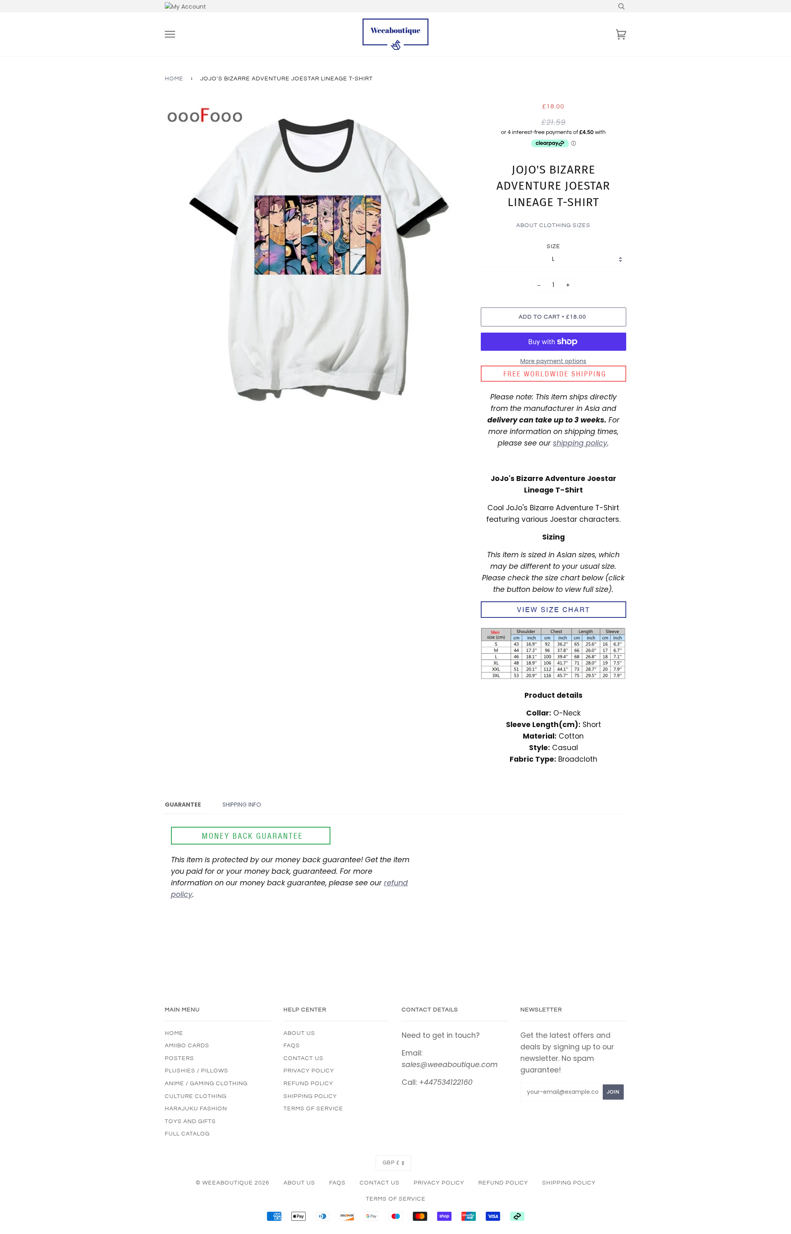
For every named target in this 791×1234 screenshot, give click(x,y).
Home (174, 79)
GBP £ (391, 1163)
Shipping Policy (310, 1096)
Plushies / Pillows (196, 1071)
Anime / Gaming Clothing (206, 1083)
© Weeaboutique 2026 (232, 1183)
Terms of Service (313, 1109)
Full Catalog (187, 1134)
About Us (299, 1033)
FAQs (291, 1046)
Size (553, 246)
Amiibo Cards (187, 1046)
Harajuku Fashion (196, 1109)
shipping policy (580, 443)
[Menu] (170, 34)
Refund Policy (308, 1083)
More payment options (553, 361)
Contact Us (303, 1058)
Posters (179, 1058)
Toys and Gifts (190, 1121)
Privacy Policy (308, 1071)
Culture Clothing (196, 1096)
